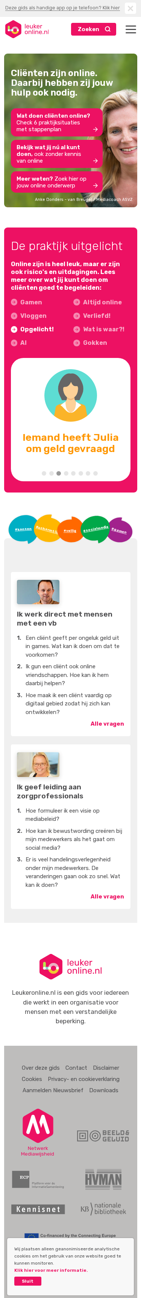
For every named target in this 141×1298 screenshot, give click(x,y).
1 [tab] (44, 473)
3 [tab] (58, 473)
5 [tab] (73, 473)
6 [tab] (81, 473)
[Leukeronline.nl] (27, 29)
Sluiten (130, 8)
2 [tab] (51, 473)
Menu (130, 29)
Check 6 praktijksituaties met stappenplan (53, 122)
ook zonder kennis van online (49, 154)
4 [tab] (66, 473)
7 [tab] (88, 473)
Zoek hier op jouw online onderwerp (51, 182)
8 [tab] (95, 473)
